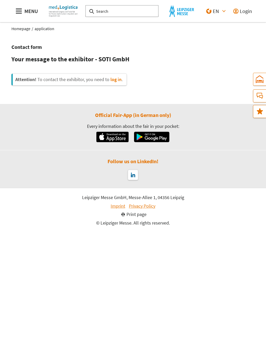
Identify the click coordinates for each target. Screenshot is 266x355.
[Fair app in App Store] (112, 137)
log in (116, 79)
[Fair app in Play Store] (152, 137)
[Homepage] (63, 11)
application (44, 28)
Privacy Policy (142, 206)
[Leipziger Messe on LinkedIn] (133, 175)
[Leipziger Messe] (182, 11)
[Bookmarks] (259, 111)
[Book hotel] (259, 79)
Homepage (20, 28)
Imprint (118, 206)
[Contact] (259, 95)
